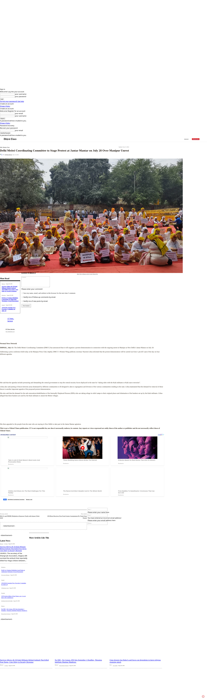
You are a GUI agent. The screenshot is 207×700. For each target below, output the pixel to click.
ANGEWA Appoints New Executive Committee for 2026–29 (9, 309)
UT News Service (8, 154)
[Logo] (10, 139)
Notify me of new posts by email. (35, 301)
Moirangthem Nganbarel (6, 613)
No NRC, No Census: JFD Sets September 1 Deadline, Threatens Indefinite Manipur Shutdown (14, 609)
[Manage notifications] (203, 696)
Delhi (1, 147)
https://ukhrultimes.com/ (10, 331)
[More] (56, 154)
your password (20, 96)
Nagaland (3, 593)
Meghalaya (4, 295)
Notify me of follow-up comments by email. (39, 297)
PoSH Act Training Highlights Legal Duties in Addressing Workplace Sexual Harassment (10, 299)
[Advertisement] (82, 368)
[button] (203, 139)
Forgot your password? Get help (12, 101)
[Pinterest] (44, 154)
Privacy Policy (5, 106)
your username (20, 94)
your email (19, 113)
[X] (38, 154)
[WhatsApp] (50, 154)
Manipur (5, 147)
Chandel (3, 305)
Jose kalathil (115, 665)
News (8, 147)
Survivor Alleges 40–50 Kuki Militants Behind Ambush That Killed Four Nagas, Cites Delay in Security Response (10, 289)
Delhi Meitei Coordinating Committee (16, 499)
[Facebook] (32, 154)
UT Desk (6, 543)
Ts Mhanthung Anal (5, 588)
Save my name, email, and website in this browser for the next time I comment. (49, 293)
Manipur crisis (29, 499)
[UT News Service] (1, 154)
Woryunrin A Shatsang (5, 575)
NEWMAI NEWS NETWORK (7, 600)
